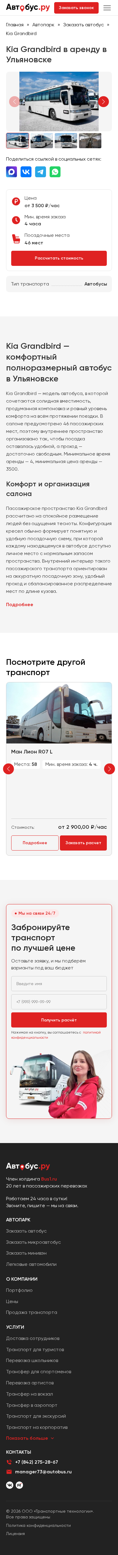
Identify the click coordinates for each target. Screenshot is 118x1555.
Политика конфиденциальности (38, 1525)
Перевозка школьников (32, 1360)
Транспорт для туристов (35, 1349)
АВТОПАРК (18, 1220)
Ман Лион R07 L (32, 751)
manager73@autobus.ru (43, 1472)
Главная (15, 25)
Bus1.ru (49, 1179)
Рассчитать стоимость (59, 258)
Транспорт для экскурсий (36, 1416)
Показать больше (27, 1438)
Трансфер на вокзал (29, 1394)
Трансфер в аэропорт (31, 1405)
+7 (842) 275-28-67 (36, 1462)
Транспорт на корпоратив (36, 1427)
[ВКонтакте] (9, 1485)
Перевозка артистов (30, 1383)
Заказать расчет (83, 842)
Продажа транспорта (31, 1312)
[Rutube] (19, 1485)
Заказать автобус (83, 25)
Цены (12, 1301)
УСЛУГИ (15, 1327)
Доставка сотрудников (32, 1338)
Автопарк (43, 25)
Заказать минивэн (26, 1253)
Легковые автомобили (31, 1264)
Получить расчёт (59, 1020)
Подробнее (19, 604)
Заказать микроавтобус (33, 1242)
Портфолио (19, 1290)
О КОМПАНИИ (22, 1279)
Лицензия (15, 1533)
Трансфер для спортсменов (38, 1371)
